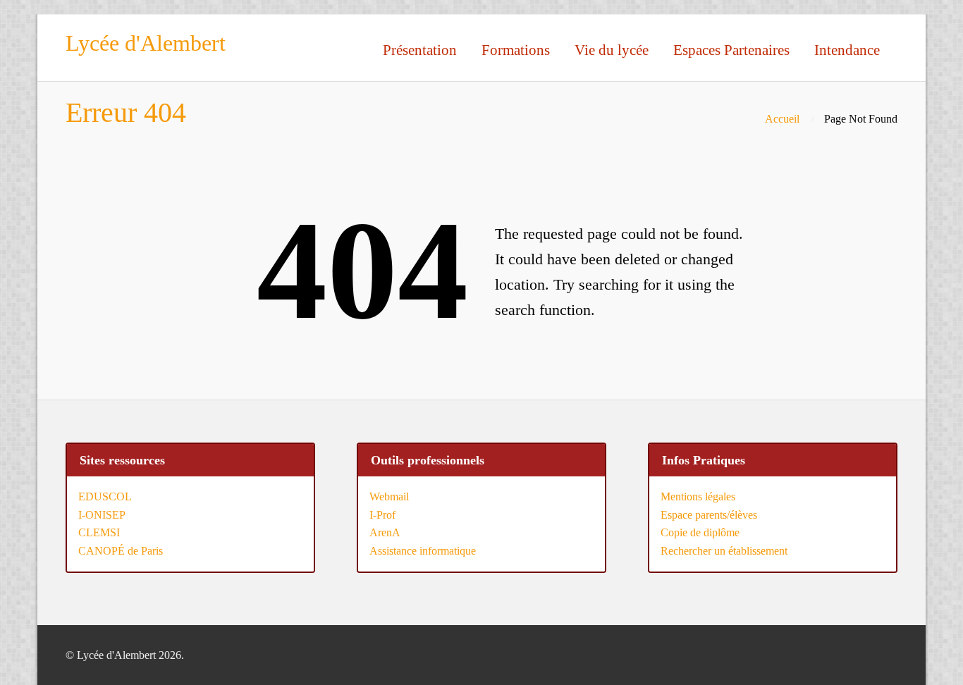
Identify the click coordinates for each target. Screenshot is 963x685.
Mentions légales (698, 496)
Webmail (389, 496)
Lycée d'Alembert (146, 43)
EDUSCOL (105, 496)
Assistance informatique (422, 551)
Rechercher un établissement (724, 551)
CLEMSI (99, 532)
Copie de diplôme (700, 532)
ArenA (384, 532)
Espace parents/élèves (709, 515)
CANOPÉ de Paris (120, 551)
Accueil (782, 119)
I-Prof (382, 515)
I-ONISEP (101, 515)
